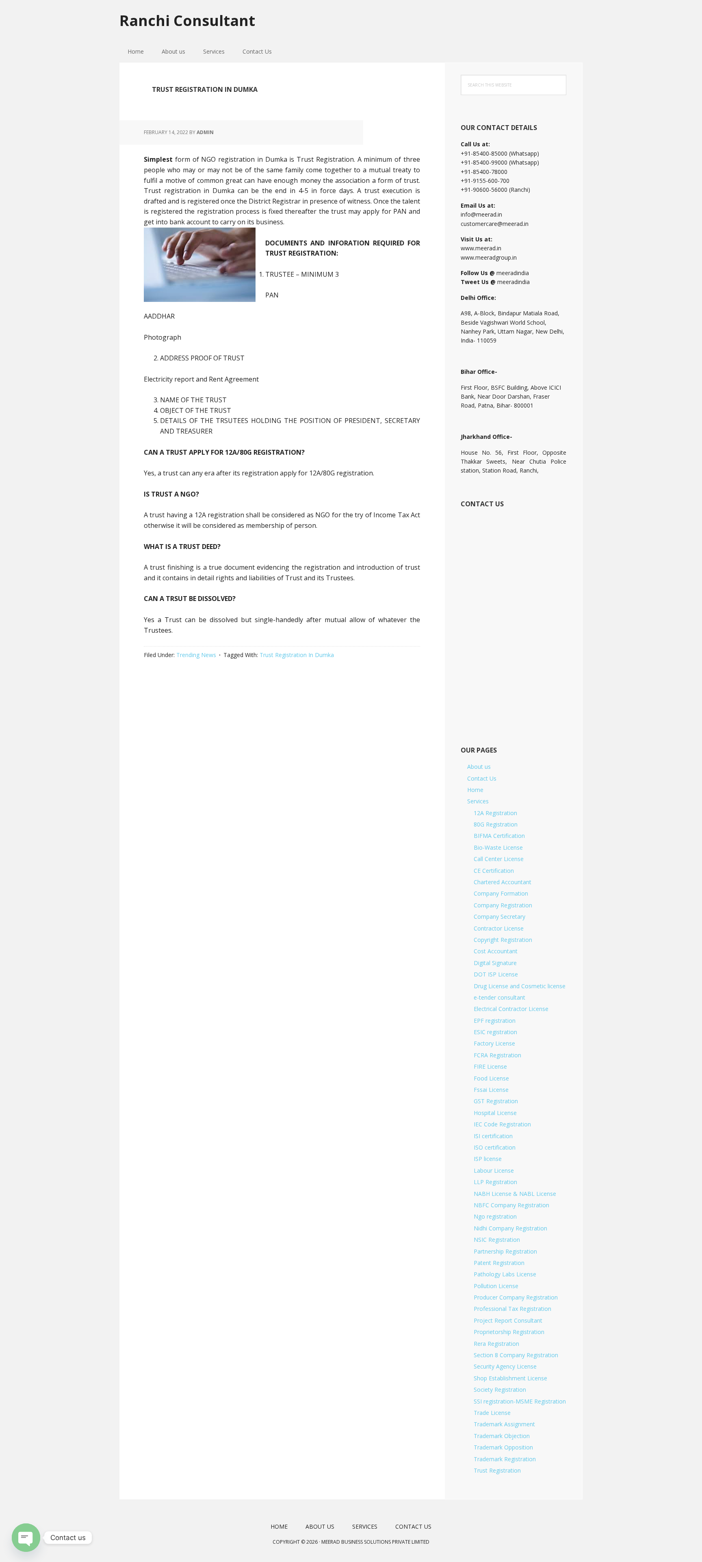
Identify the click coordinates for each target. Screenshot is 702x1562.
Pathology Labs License (505, 1274)
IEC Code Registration (502, 1124)
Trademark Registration (505, 1459)
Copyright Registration (503, 940)
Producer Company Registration (516, 1297)
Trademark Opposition (503, 1447)
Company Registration (503, 905)
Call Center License (499, 859)
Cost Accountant (496, 951)
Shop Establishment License (510, 1378)
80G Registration (496, 824)
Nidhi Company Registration (510, 1228)
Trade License (492, 1413)
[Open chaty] (26, 1537)
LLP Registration (495, 1182)
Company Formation (501, 893)
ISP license (488, 1159)
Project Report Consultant (508, 1320)
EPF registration (495, 1020)
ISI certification (493, 1136)
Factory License (494, 1043)
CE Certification (494, 870)
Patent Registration (499, 1263)
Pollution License (496, 1286)
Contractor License (499, 928)
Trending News (196, 655)
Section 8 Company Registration (516, 1355)
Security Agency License (505, 1366)
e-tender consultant (499, 997)
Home (475, 790)
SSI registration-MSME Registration (520, 1401)
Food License (491, 1078)
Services (478, 801)
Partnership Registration (505, 1251)
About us (479, 766)
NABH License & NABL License (515, 1194)
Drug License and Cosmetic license (520, 986)
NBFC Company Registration (511, 1205)
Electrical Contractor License (511, 1009)
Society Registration (500, 1389)
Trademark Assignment (504, 1424)
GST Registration (496, 1101)
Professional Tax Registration (512, 1309)
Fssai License (491, 1089)
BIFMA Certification (499, 836)
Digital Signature (495, 963)
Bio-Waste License (498, 847)
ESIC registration (495, 1032)
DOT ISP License (496, 974)
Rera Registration (496, 1343)
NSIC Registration (497, 1239)
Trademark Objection (502, 1436)
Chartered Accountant (502, 882)
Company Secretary (499, 916)
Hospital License (495, 1113)
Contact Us (481, 778)
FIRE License (490, 1066)
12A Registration (495, 813)
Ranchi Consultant (187, 20)
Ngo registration (495, 1216)
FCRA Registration (497, 1055)
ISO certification (495, 1147)
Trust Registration (497, 1470)
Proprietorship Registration (509, 1332)
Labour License (494, 1170)
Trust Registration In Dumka (297, 655)
